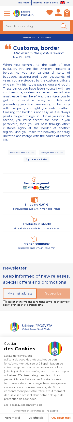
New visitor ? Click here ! (37, 37)
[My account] (58, 13)
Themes (37, 2)
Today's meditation (52, 152)
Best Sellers (51, 2)
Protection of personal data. (27, 304)
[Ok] (64, 26)
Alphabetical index (36, 159)
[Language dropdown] (65, 3)
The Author (24, 2)
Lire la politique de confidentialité (23, 404)
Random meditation (22, 152)
